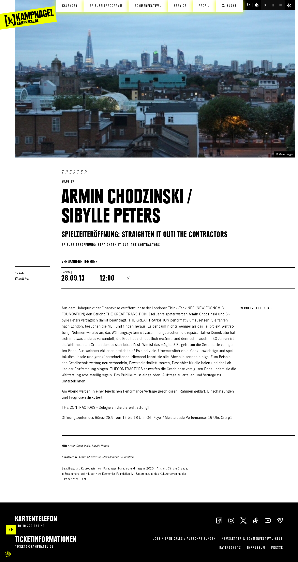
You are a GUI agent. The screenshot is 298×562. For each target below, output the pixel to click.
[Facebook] (219, 520)
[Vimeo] (280, 520)
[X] (243, 520)
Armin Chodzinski (79, 446)
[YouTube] (268, 520)
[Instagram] (231, 520)
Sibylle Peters (100, 446)
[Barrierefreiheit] (257, 5)
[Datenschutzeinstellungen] (7, 554)
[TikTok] (256, 520)
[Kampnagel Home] (28, 15)
